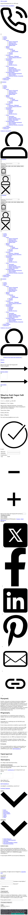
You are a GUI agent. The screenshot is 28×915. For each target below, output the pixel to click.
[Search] (1, 160)
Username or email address (19, 881)
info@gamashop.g (17, 748)
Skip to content (4, 1)
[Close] (1, 162)
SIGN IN (2, 888)
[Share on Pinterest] (15, 646)
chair (6, 166)
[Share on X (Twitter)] (15, 547)
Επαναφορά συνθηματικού (6, 902)
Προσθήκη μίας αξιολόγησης (6, 765)
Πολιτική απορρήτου (20, 913)
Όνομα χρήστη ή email (5, 899)
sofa (12, 166)
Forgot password (4, 891)
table (9, 166)
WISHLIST (3, 877)
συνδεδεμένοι (11, 769)
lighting (18, 166)
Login (2, 904)
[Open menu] (1, 34)
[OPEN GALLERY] (12, 357)
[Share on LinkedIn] (15, 614)
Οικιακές (2, 362)
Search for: (3, 163)
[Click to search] (18, 163)
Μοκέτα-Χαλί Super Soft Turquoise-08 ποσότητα (11, 513)
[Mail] (15, 671)
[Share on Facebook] (15, 586)
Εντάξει (13, 913)
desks (22, 166)
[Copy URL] (15, 695)
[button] (21, 357)
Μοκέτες (2, 359)
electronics (3, 167)
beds (15, 166)
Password (15, 883)
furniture (2, 166)
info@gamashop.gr (5, 783)
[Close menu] (1, 83)
